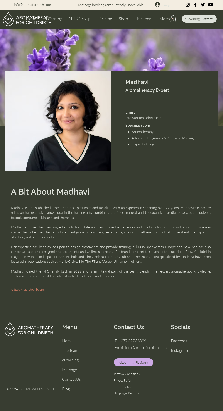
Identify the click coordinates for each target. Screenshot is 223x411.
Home (67, 340)
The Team (70, 350)
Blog (66, 388)
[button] (173, 18)
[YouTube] (210, 4)
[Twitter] (203, 4)
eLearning (70, 359)
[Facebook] (195, 4)
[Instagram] (187, 4)
